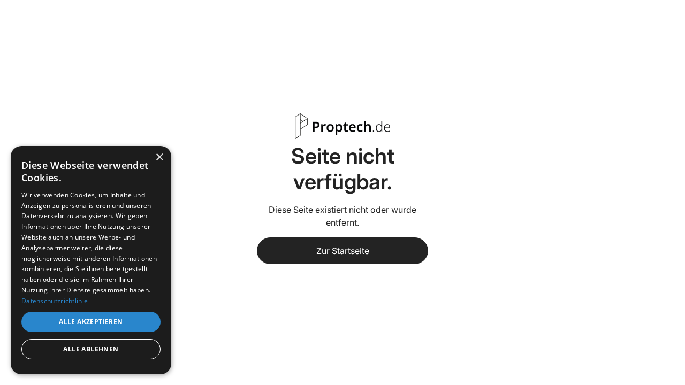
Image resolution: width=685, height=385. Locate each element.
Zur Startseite (342, 250)
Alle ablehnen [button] (90, 348)
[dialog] (91, 260)
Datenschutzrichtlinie (54, 300)
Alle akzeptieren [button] (91, 321)
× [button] (159, 157)
